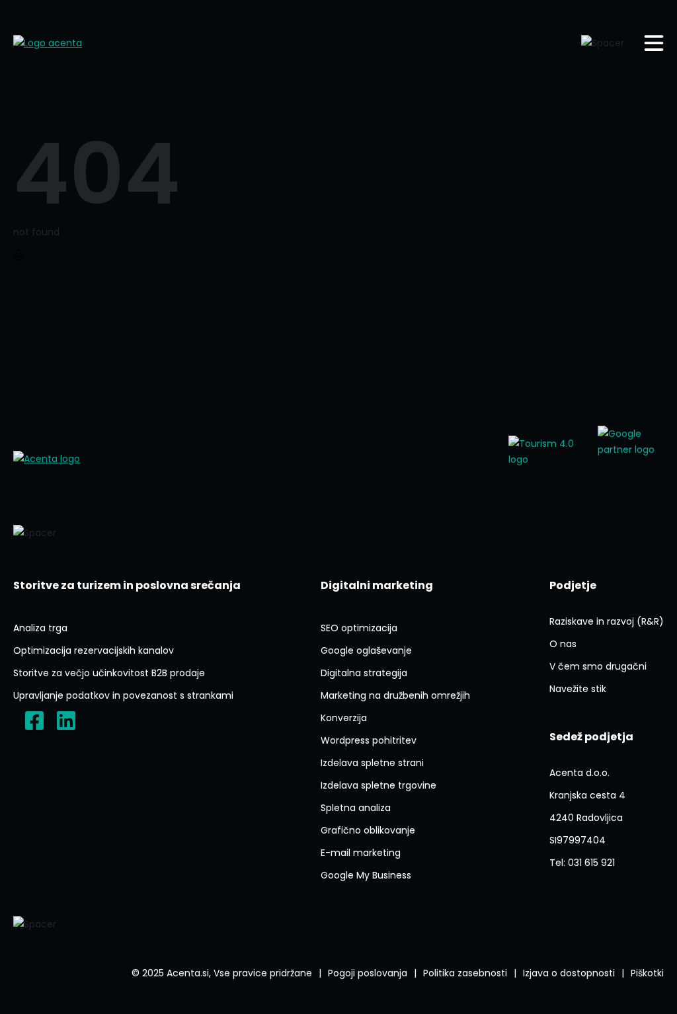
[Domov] (62, 43)
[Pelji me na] (546, 458)
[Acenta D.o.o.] (66, 720)
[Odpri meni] (654, 43)
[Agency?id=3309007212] (631, 459)
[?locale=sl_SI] (34, 720)
